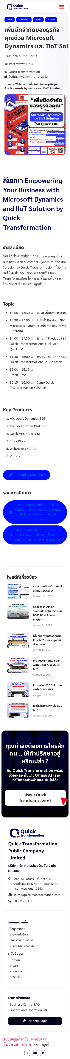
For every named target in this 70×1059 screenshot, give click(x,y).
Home (8, 84)
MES (39, 19)
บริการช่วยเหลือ (19, 998)
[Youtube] (35, 1053)
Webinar (20, 84)
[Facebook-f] (27, 1053)
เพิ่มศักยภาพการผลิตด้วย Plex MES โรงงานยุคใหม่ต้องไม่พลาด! (47, 640)
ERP (11, 19)
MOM (52, 19)
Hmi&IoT (25, 19)
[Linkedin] (43, 1053)
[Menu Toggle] (61, 6)
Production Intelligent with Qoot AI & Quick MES (47, 665)
